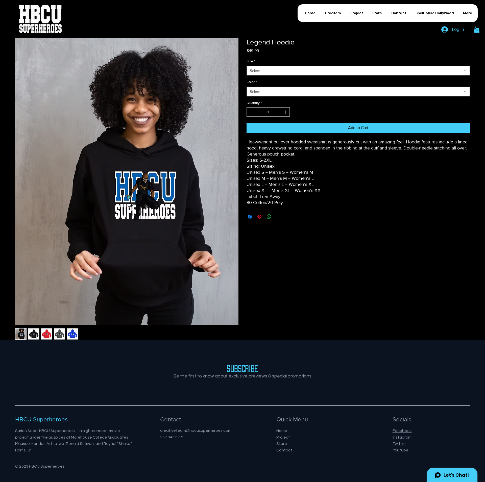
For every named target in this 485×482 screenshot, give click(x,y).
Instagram (402, 437)
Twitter (399, 444)
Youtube (400, 450)
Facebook (402, 431)
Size (251, 61)
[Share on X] (279, 217)
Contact (284, 450)
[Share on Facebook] (250, 217)
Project (283, 437)
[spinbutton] (268, 112)
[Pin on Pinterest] (259, 217)
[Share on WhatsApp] (269, 217)
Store (281, 444)
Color (252, 82)
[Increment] (286, 112)
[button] (477, 29)
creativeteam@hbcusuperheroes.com (195, 430)
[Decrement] (250, 112)
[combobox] (358, 70)
